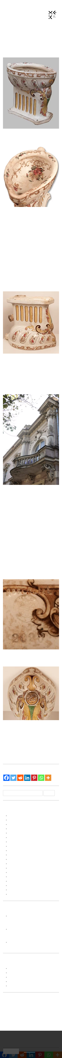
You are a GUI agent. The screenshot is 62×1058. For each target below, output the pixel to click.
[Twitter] (13, 778)
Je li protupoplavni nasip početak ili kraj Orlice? (45, 748)
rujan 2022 (16, 841)
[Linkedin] (27, 778)
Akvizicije (28, 734)
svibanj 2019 (17, 885)
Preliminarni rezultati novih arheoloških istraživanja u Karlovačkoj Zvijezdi (33, 920)
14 (23, 1030)
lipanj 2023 (16, 833)
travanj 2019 (17, 889)
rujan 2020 (16, 876)
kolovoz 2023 (17, 828)
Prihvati (11, 1051)
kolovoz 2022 (17, 846)
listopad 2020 (17, 872)
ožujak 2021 (17, 868)
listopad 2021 (17, 859)
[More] (48, 778)
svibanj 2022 (17, 854)
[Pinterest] (34, 778)
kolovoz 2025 (17, 815)
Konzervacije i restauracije (26, 977)
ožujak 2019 (17, 894)
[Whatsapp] (41, 778)
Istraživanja (16, 972)
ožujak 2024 (17, 824)
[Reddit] (20, 778)
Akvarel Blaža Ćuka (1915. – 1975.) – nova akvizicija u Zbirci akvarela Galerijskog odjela (33, 933)
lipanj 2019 (16, 881)
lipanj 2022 (16, 850)
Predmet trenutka (20, 981)
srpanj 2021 (16, 863)
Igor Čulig (43, 51)
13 (15, 1030)
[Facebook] (6, 778)
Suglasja (14, 985)
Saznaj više (29, 1051)
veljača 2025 (17, 819)
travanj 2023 (17, 837)
